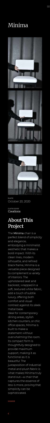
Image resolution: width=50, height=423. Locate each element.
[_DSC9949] (25, 170)
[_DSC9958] (25, 117)
